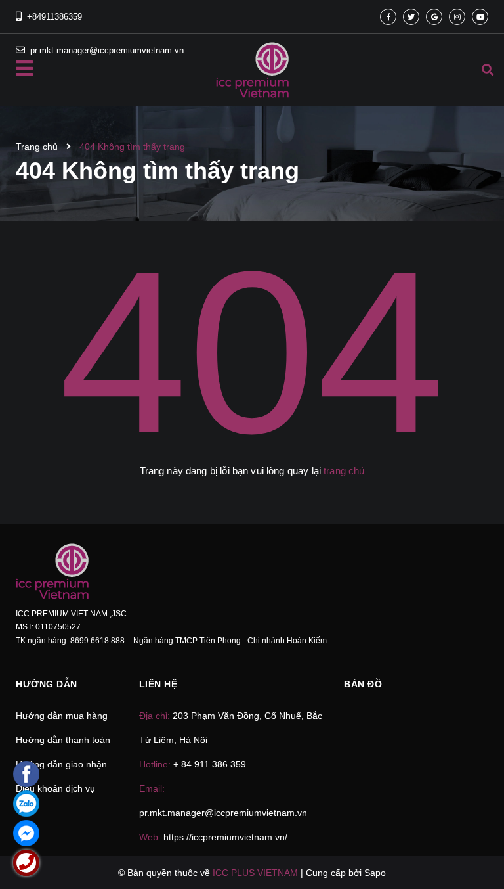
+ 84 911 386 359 (209, 764)
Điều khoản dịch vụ (55, 788)
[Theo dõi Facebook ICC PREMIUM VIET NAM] (388, 17)
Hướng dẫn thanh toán (63, 740)
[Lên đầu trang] (469, 844)
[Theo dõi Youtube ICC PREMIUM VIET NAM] (480, 17)
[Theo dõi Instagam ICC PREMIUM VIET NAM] (457, 17)
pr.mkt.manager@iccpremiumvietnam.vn (223, 813)
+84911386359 (54, 17)
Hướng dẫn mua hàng (62, 715)
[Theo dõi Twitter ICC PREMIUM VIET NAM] (411, 17)
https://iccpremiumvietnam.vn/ (225, 837)
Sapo (375, 872)
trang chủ (344, 470)
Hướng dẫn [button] (46, 684)
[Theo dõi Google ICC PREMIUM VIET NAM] (434, 17)
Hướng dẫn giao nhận (61, 764)
